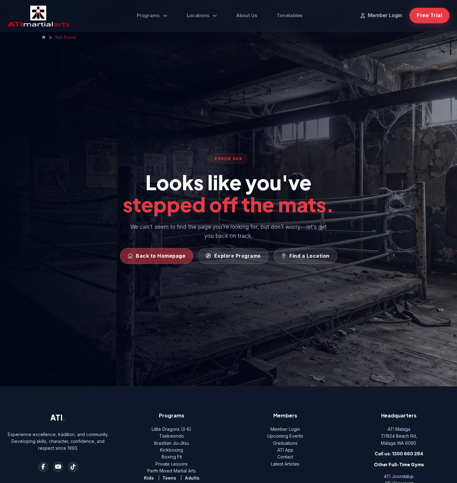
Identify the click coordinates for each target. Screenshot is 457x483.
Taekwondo (171, 436)
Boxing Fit (172, 456)
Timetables (290, 15)
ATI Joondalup (399, 476)
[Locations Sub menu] (214, 15)
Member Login (285, 429)
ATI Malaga (399, 429)
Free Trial (429, 15)
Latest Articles (285, 464)
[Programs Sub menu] (165, 15)
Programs (148, 15)
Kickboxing (171, 450)
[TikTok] (73, 467)
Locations (198, 15)
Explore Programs (237, 256)
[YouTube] (58, 467)
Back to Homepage (160, 256)
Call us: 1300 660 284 (399, 453)
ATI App (285, 450)
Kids (149, 478)
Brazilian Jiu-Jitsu (171, 443)
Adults (192, 478)
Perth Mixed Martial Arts (171, 470)
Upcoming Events (285, 436)
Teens (169, 478)
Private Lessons (171, 464)
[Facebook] (43, 467)
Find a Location (309, 256)
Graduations (285, 443)
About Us (246, 15)
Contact (285, 456)
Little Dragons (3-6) (172, 429)
